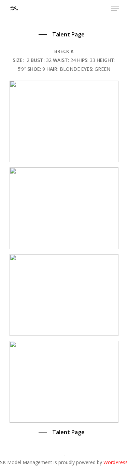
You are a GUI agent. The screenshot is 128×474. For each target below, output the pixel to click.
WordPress (115, 462)
